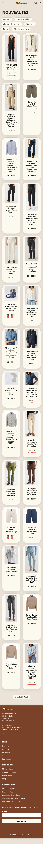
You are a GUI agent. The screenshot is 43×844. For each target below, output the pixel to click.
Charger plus (21, 697)
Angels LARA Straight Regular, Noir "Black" (11, 209)
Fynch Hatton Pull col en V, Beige (11, 666)
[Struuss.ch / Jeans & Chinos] (21, 3)
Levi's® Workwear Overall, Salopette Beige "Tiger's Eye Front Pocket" (11, 120)
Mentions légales (8, 788)
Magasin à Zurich (8, 769)
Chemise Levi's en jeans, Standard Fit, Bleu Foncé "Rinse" (32, 355)
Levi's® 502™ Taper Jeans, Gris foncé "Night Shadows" (31, 268)
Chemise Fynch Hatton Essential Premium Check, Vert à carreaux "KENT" (11, 437)
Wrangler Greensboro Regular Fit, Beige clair (32, 443)
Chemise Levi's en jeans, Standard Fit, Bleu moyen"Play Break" (11, 353)
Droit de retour (8, 792)
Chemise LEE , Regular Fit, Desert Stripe (11, 569)
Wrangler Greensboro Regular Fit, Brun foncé (32, 491)
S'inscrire (21, 821)
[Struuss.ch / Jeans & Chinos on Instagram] (3, 734)
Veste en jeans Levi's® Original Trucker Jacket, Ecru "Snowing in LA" (31, 60)
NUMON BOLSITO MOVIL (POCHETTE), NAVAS (11, 307)
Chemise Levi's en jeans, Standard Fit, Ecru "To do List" (32, 312)
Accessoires (6, 752)
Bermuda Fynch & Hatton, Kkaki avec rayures (31, 105)
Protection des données (11, 802)
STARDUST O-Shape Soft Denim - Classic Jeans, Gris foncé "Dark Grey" (31, 219)
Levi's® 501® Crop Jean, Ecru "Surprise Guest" (11, 270)
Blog (4, 779)
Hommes (5, 746)
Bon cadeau (6, 759)
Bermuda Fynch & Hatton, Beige (11, 530)
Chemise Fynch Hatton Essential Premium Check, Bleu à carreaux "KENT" (11, 165)
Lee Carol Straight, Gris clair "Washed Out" (31, 579)
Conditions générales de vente (13, 798)
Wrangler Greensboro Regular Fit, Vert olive (11, 492)
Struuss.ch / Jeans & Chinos (24, 835)
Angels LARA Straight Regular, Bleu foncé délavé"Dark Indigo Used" (31, 166)
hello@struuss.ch (8, 721)
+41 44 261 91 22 (8, 718)
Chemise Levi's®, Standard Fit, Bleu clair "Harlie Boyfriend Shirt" (31, 672)
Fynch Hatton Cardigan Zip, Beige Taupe (31, 617)
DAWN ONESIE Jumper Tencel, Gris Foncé (11, 67)
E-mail (5, 811)
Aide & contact (7, 775)
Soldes (4, 756)
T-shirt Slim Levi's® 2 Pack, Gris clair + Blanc (11, 391)
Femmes (5, 749)
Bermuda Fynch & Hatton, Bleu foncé (31, 530)
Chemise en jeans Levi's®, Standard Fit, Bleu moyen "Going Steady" (31, 392)
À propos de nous (9, 772)
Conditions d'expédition (11, 795)
